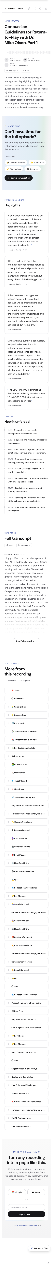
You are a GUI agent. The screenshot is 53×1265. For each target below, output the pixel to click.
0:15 (22, 554)
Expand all (12, 681)
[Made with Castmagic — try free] (10, 8)
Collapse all (25, 681)
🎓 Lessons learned (16, 162)
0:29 (25, 250)
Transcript (12, 70)
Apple (37, 1192)
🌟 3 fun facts (37, 162)
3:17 (24, 379)
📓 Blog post (32, 169)
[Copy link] (29, 8)
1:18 (25, 284)
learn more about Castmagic (26, 1225)
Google (18, 1192)
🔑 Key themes (14, 169)
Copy (11, 545)
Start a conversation (20, 178)
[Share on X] (34, 8)
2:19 (24, 330)
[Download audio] (45, 8)
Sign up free (24, 1214)
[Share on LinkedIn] (40, 8)
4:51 (24, 406)
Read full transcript (25, 641)
